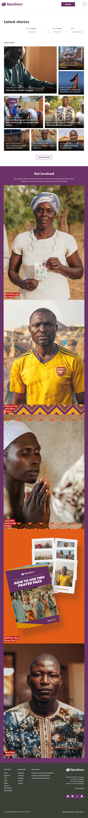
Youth (5, 781)
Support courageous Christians (41, 775)
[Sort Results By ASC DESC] (77, 31)
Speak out (7, 775)
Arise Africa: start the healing (12, 295)
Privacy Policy (79, 812)
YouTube (20, 781)
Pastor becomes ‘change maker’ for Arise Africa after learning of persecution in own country (22, 122)
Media (6, 783)
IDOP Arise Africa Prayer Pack (12, 639)
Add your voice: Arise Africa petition (11, 408)
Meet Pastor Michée (10, 753)
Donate (68, 4)
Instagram (21, 778)
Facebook (21, 773)
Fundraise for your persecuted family (43, 773)
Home (6, 773)
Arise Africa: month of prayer (19, 90)
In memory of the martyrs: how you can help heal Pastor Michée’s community (64, 123)
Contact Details (79, 788)
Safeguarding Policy (68, 812)
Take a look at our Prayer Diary (41, 778)
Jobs (5, 778)
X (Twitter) (21, 775)
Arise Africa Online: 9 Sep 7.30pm (10, 523)
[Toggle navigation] (84, 4)
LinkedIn (20, 783)
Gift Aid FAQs (8, 790)
